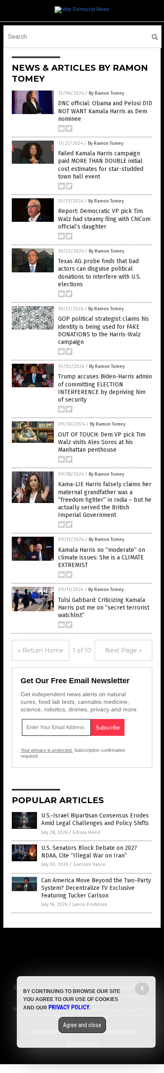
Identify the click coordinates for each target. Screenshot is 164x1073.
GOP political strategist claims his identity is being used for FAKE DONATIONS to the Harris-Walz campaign (103, 330)
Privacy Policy (69, 1007)
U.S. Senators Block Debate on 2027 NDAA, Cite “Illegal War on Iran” (89, 851)
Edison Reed (86, 832)
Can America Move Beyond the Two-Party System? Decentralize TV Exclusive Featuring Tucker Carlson (96, 888)
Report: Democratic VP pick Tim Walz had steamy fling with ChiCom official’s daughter (104, 219)
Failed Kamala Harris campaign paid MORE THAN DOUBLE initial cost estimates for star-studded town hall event (100, 165)
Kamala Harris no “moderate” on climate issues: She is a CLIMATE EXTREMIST (101, 557)
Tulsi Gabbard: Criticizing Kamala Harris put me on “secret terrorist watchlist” (103, 607)
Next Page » (123, 650)
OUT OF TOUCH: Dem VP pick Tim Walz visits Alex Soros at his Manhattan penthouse (101, 442)
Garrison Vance (89, 864)
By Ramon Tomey (106, 93)
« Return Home (40, 650)
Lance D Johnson (89, 904)
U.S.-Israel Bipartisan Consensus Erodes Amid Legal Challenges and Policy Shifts (95, 819)
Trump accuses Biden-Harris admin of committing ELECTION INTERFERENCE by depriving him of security (105, 388)
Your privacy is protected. (47, 750)
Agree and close (82, 1025)
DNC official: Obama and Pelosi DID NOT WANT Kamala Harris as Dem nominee (105, 111)
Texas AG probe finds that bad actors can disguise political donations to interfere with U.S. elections (99, 273)
